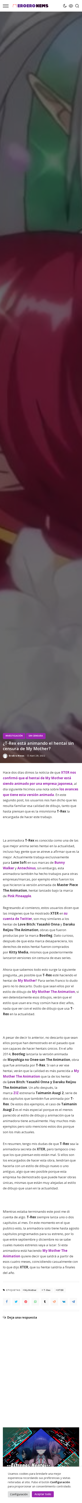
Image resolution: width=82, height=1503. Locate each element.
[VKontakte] (64, 1302)
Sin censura (36, 736)
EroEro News (17, 756)
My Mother (30, 1290)
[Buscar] (76, 6)
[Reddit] (54, 1302)
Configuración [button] (19, 1494)
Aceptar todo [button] (43, 1494)
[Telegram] (73, 1302)
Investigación (14, 736)
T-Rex (47, 1290)
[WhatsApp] (35, 1302)
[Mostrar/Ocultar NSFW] (70, 6)
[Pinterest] (26, 1302)
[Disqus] (41, 1368)
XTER (60, 1290)
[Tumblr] (45, 1302)
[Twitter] (16, 1302)
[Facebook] (6, 1302)
